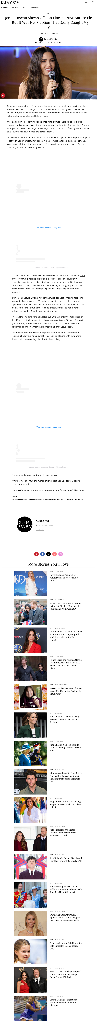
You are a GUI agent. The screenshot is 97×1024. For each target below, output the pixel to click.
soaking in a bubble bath (34, 282)
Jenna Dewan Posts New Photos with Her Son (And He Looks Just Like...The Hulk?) (47, 500)
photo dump (49, 320)
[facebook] (42, 554)
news (48, 13)
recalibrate (61, 106)
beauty (15, 7)
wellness (35, 7)
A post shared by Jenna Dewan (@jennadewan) (48, 267)
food (24, 7)
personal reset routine (56, 125)
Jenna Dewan (53, 113)
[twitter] (48, 554)
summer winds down (20, 106)
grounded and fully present (33, 116)
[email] (60, 554)
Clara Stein (51, 39)
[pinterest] (3, 95)
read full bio (40, 530)
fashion (4, 7)
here (81, 490)
